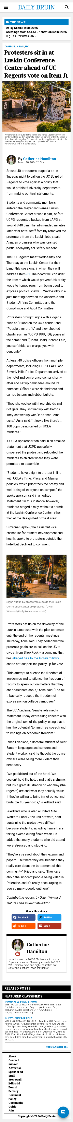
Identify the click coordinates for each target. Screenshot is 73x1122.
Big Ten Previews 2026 (21, 36)
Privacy (13, 1091)
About (12, 1056)
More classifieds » (56, 1046)
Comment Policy (15, 1097)
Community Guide (16, 1105)
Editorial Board (14, 1085)
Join (11, 1110)
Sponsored (16, 1072)
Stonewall (15, 1080)
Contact (14, 1060)
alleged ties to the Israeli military (35, 658)
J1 (28, 274)
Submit (13, 1064)
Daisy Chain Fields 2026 (22, 27)
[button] (67, 7)
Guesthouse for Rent (18, 1018)
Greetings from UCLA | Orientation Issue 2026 (36, 32)
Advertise (15, 1068)
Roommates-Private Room (21, 1001)
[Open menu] (6, 7)
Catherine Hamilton (39, 159)
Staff (12, 1076)
